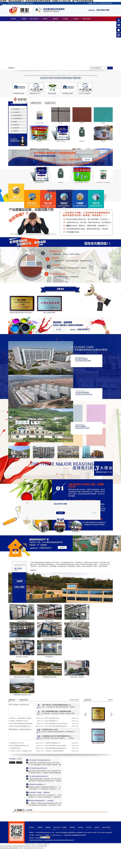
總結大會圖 (60, 519)
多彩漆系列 (16, 109)
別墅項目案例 (80, 426)
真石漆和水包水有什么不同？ (50, 729)
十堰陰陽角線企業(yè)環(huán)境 (22, 694)
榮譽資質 (55, 18)
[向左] (111, 714)
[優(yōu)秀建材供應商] (49, 303)
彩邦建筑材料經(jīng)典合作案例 (90, 349)
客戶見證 (88, 827)
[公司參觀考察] (76, 531)
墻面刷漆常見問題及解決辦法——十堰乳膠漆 (41, 800)
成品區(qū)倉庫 (49, 621)
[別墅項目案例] (40, 441)
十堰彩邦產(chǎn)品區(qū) (22, 639)
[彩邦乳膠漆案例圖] (68, 457)
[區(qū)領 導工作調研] (43, 531)
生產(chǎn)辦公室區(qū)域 (77, 621)
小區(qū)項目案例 (82, 393)
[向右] (85, 714)
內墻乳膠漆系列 (17, 115)
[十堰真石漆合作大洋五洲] (36, 87)
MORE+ (72, 699)
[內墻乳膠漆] (103, 139)
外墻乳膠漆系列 (17, 118)
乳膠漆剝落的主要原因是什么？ (37, 784)
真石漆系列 (16, 112)
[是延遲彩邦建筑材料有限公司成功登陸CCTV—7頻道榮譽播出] (22, 303)
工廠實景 (23, 18)
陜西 (84, 835)
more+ (60, 465)
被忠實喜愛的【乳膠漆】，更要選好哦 (39, 792)
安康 (73, 835)
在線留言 (95, 3)
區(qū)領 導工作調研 (60, 504)
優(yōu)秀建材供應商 (49, 312)
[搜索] (110, 68)
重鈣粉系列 (16, 134)
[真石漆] (60, 121)
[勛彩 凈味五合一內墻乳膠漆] (103, 181)
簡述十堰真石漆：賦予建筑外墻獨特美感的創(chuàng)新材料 (57, 704)
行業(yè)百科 (23, 700)
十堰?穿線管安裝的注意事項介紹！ (38, 768)
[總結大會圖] (60, 531)
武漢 (67, 835)
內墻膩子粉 (16, 124)
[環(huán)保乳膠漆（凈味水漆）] (81, 181)
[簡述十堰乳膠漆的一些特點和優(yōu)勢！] (21, 709)
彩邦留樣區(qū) (49, 656)
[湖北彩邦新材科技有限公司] (20, 15)
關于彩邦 (18, 568)
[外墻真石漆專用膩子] (60, 139)
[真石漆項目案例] (19, 457)
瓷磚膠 (15, 121)
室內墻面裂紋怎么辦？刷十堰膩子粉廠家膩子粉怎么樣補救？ (57, 736)
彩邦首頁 (13, 18)
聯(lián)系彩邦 (87, 18)
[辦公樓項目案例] (40, 374)
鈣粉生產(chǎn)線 (77, 639)
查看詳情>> (33, 570)
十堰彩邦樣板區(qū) (21, 621)
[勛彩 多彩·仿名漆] (39, 121)
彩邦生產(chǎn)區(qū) (22, 656)
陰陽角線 (47, 827)
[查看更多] (19, 592)
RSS (98, 832)
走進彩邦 (76, 18)
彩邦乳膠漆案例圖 (68, 459)
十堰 (64, 835)
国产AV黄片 (20, 848)
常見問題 (90, 3)
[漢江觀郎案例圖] (93, 457)
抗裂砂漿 (15, 131)
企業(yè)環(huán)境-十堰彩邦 (22, 677)
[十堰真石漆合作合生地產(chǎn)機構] (20, 99)
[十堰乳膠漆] (60, 43)
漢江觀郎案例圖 (93, 459)
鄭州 (78, 835)
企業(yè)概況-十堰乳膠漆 (77, 677)
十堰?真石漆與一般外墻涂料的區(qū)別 (39, 760)
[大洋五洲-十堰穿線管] (85, 87)
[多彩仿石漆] (39, 139)
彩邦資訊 (65, 18)
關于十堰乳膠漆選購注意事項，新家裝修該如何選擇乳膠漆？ (57, 711)
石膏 (14, 137)
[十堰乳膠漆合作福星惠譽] (20, 87)
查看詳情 (60, 513)
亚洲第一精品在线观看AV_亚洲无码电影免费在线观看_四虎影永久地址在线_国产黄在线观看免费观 (23, 846)
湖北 (81, 835)
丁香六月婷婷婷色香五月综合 (30, 848)
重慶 (75, 835)
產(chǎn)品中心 (34, 18)
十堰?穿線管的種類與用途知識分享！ (39, 776)
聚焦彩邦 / (13, 700)
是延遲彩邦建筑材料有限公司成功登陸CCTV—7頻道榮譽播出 (26, 312)
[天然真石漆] (81, 139)
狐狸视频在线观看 (13, 848)
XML (101, 832)
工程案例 (44, 18)
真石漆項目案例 (19, 459)
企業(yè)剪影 (19, 587)
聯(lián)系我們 (109, 3)
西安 (70, 835)
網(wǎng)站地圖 (107, 832)
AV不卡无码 (40, 848)
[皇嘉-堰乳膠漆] (52, 87)
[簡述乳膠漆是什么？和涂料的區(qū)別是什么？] (21, 734)
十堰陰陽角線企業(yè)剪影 (49, 677)
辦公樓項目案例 (81, 359)
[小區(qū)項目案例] (40, 408)
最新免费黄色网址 (4, 848)
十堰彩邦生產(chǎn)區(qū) (49, 639)
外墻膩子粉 (16, 128)
